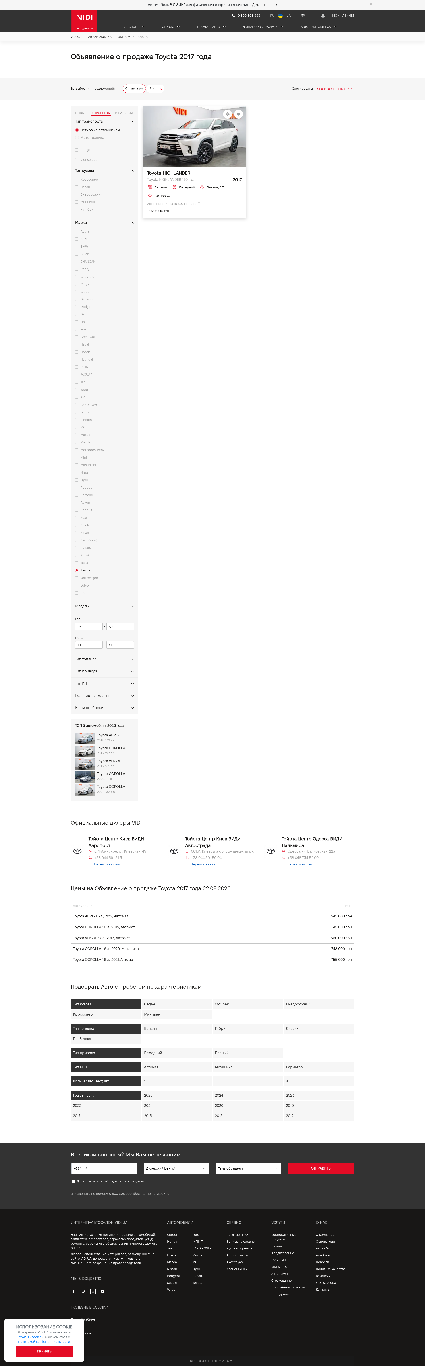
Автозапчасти (237, 1255)
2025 (148, 1095)
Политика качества (331, 1269)
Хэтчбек (87, 209)
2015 (148, 1116)
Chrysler (87, 284)
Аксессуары (236, 1262)
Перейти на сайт (107, 864)
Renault (86, 510)
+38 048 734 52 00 (303, 858)
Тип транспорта (89, 121)
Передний (153, 1053)
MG (83, 427)
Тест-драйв (280, 1294)
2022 (77, 1106)
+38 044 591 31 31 (108, 858)
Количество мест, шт (93, 696)
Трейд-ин (278, 1260)
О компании (325, 1234)
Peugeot (87, 487)
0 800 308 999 (120, 1193)
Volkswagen (89, 578)
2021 (148, 1106)
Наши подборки (89, 708)
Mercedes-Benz (92, 450)
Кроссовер (89, 179)
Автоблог (323, 1255)
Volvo (85, 585)
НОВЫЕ (80, 113)
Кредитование (282, 1253)
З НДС (85, 150)
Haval (85, 344)
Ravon (85, 502)
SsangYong (89, 540)
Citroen (86, 291)
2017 (76, 1116)
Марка (81, 223)
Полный (222, 1053)
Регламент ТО (237, 1234)
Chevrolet (88, 276)
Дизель (292, 1028)
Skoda (85, 525)
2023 (290, 1095)
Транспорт (130, 27)
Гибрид (221, 1028)
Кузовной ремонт (240, 1248)
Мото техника (92, 138)
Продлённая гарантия (288, 1287)
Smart (85, 532)
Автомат (151, 1067)
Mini (84, 457)
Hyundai (87, 359)
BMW (84, 246)
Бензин (150, 1028)
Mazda (85, 442)
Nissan (86, 472)
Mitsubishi (88, 465)
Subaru (86, 548)
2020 (219, 1106)
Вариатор (294, 1067)
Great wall (88, 337)
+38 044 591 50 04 (206, 858)
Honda (86, 352)
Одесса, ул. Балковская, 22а (311, 851)
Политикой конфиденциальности (44, 1341)
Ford (84, 329)
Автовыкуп (279, 1273)
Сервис (168, 27)
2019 (290, 1106)
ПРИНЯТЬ (44, 1351)
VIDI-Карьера (326, 1282)
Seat (84, 517)
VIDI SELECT (280, 1267)
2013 (219, 1116)
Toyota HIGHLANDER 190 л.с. (170, 179)
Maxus (85, 435)
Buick (85, 254)
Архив (75, 1340)
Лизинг (276, 1246)
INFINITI (86, 367)
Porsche (87, 495)
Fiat (83, 322)
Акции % (322, 1248)
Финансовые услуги (260, 27)
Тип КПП (82, 683)
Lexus (85, 412)
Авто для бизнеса (316, 27)
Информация (81, 1333)
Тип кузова (84, 171)
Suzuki (85, 555)
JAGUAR (86, 374)
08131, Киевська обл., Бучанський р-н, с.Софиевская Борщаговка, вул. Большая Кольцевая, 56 (223, 851)
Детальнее (261, 5)
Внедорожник (91, 194)
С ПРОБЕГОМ (101, 113)
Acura (85, 231)
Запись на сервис (241, 1241)
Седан (85, 187)
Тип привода (86, 671)
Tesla (84, 563)
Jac (83, 382)
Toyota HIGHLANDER (168, 173)
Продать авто (209, 27)
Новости (322, 1262)
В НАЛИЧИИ (124, 113)
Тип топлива (85, 659)
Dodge (86, 307)
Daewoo (87, 299)
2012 (290, 1116)
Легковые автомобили (100, 130)
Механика (223, 1067)
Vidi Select (89, 159)
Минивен (88, 202)
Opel (84, 480)
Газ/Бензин (82, 1039)
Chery (85, 269)
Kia (83, 397)
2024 (219, 1095)
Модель (82, 606)
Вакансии (323, 1276)
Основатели (325, 1241)
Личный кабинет (84, 1319)
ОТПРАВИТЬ (321, 1168)
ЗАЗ (84, 593)
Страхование (281, 1280)
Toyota (85, 570)
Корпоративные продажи (283, 1237)
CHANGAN (88, 261)
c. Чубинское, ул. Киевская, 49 (120, 851)
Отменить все (134, 88)
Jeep (84, 389)
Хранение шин (238, 1269)
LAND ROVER (90, 404)
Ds (82, 314)
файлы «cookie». (31, 1337)
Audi (84, 239)
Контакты (323, 1289)
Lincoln (86, 420)
